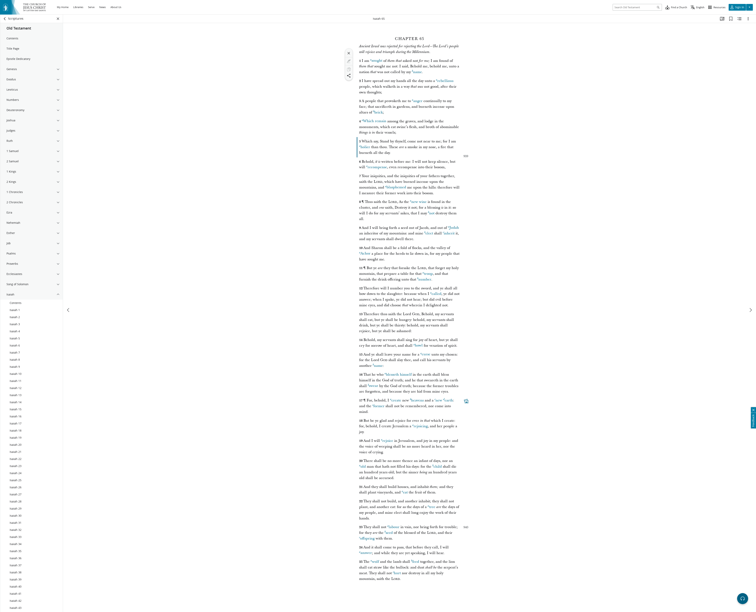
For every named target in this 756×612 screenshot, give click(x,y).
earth (449, 400)
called (436, 293)
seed (389, 532)
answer (366, 553)
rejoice (387, 440)
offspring (367, 538)
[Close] (349, 53)
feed (415, 561)
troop (428, 273)
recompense (377, 167)
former (378, 406)
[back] (5, 19)
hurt (397, 573)
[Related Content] (739, 18)
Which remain (374, 121)
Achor (365, 253)
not (432, 213)
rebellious (445, 80)
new (438, 400)
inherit (449, 233)
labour (394, 527)
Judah (454, 227)
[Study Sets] (722, 18)
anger (417, 100)
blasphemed (396, 187)
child (438, 466)
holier (365, 147)
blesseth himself (399, 374)
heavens (417, 400)
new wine (419, 201)
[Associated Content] (466, 401)
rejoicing (421, 426)
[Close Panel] (58, 19)
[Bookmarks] (731, 18)
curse (426, 354)
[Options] (748, 18)
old (363, 466)
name (417, 72)
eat (405, 492)
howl (419, 345)
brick (378, 112)
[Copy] (349, 69)
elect (429, 233)
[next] (750, 310)
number (424, 279)
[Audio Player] (742, 598)
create (396, 400)
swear (373, 386)
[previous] (68, 310)
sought (377, 60)
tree (432, 506)
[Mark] (349, 61)
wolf (375, 561)
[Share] (349, 75)
